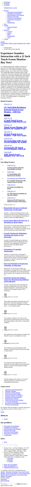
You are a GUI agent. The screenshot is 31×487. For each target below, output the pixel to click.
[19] (11, 185)
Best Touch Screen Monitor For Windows (16, 403)
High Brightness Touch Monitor (15, 15)
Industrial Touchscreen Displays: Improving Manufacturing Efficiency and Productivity (16, 279)
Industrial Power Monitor (11, 398)
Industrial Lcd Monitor (12, 472)
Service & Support (12, 27)
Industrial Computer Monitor (12, 392)
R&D (8, 34)
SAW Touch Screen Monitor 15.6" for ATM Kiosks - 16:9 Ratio (14, 155)
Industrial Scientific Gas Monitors (14, 395)
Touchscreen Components (14, 19)
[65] (16, 178)
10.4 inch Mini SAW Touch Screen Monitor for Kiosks (15, 141)
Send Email (4, 479)
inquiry (2, 412)
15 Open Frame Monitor (11, 401)
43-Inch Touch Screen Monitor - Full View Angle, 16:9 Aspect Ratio (15, 135)
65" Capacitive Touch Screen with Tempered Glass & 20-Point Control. (16, 182)
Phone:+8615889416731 (10, 466)
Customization (11, 22)
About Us (6, 30)
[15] (11, 172)
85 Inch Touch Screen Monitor (13, 394)
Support (6, 25)
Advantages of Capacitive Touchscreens (12, 250)
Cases (8, 37)
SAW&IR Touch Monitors (14, 13)
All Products (8, 476)
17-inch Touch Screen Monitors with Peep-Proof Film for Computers (15, 121)
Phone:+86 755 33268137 (11, 464)
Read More (7, 115)
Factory (9, 33)
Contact (6, 39)
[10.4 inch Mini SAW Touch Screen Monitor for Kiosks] (8, 138)
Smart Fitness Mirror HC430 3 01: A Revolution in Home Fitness (16, 221)
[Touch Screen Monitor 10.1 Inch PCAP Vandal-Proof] (8, 125)
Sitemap (3, 472)
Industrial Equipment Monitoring (13, 389)
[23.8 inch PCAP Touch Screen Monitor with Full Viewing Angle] (8, 145)
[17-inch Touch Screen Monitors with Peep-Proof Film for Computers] (8, 118)
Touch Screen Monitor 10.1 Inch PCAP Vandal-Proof (15, 128)
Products (6, 10)
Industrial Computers (10, 391)
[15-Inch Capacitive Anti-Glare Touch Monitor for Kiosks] (11, 165)
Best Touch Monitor (10, 475)
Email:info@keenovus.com (11, 467)
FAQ (8, 28)
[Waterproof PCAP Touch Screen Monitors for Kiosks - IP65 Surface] (11, 197)
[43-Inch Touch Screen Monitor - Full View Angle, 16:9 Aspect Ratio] (8, 132)
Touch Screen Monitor (12, 473)
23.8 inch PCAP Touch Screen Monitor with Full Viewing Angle (15, 149)
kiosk (8, 21)
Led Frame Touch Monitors (14, 18)
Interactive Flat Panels (13, 16)
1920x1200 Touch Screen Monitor (14, 400)
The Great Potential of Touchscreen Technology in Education (16, 264)
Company (9, 31)
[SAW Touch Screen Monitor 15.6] (7, 152)
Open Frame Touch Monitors (14, 12)
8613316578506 (5, 481)
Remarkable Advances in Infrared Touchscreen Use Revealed (15, 209)
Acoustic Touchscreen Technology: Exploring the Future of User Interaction (15, 235)
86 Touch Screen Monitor (12, 404)
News (5, 24)
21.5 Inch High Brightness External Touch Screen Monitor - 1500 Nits (15, 109)
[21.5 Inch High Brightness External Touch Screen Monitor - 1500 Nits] (8, 104)
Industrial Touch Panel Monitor (13, 397)
